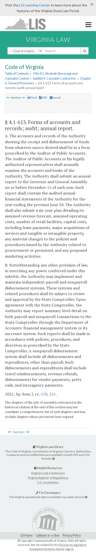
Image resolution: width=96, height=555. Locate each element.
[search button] (84, 50)
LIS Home (26, 535)
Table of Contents (17, 73)
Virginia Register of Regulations (48, 477)
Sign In (69, 549)
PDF (45, 97)
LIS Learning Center (34, 5)
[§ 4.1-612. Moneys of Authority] (8, 97)
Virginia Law (48, 39)
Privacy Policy (72, 535)
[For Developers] (86, 497)
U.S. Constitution (48, 482)
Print (33, 97)
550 (44, 394)
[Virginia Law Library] (53, 458)
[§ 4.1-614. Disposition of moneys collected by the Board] (23, 97)
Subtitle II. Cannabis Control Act (54, 78)
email (57, 97)
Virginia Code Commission (48, 473)
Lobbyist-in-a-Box (48, 535)
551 (52, 394)
